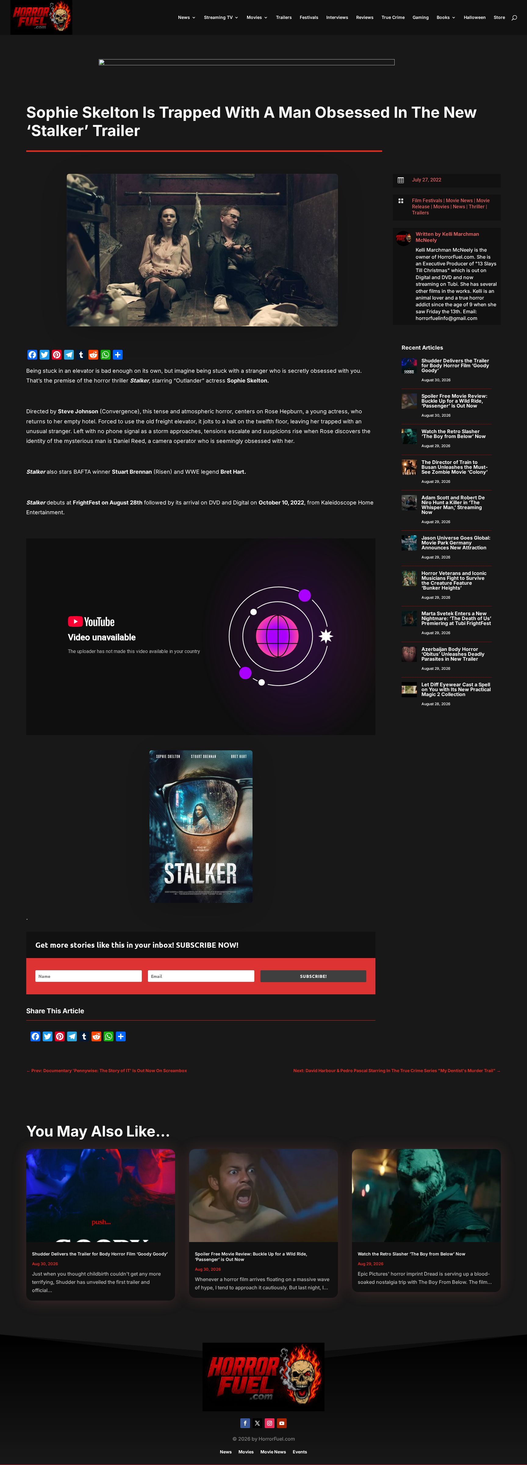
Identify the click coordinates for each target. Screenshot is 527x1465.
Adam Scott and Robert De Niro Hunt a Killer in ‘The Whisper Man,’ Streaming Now (453, 504)
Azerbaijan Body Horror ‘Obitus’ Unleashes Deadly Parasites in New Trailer (453, 654)
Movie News (459, 200)
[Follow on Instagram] (269, 1423)
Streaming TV (218, 17)
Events (300, 1452)
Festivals (309, 17)
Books (443, 17)
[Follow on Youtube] (282, 1423)
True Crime (393, 17)
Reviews (365, 17)
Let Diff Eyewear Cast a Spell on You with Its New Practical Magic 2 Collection (456, 689)
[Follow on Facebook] (245, 1423)
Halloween (475, 17)
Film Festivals (427, 200)
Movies (254, 17)
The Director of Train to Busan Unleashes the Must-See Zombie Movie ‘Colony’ (454, 467)
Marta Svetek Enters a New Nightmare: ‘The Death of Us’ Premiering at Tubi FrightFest (456, 618)
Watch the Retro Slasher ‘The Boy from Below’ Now (453, 433)
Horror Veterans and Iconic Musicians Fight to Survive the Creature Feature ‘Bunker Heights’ (453, 580)
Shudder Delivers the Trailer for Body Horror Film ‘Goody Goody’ (455, 365)
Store (499, 17)
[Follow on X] (257, 1423)
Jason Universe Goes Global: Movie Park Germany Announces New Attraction (455, 543)
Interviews (337, 17)
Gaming (421, 17)
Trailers (284, 17)
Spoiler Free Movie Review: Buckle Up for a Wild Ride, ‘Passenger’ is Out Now (454, 401)
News (184, 17)
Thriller (477, 207)
